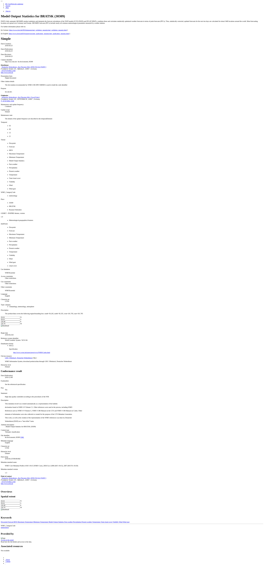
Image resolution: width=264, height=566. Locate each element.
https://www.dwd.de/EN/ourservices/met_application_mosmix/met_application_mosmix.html (39, 34)
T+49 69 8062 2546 (7, 101)
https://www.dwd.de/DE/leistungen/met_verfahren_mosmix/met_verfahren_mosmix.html (38, 30)
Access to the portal (7, 540)
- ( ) (24, 67)
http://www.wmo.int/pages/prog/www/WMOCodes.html (31, 352)
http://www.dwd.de (7, 72)
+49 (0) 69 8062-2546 (8, 71)
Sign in (7, 11)
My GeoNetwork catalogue (14, 4)
